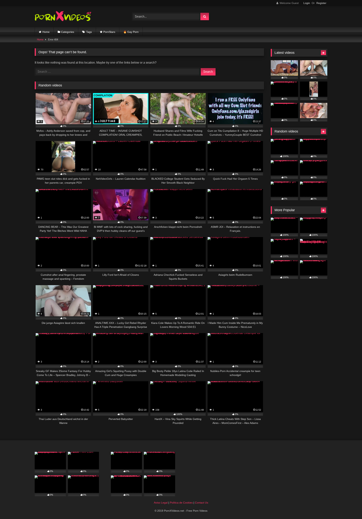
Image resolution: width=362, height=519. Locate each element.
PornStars (109, 31)
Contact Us (201, 502)
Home (46, 31)
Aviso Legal (161, 502)
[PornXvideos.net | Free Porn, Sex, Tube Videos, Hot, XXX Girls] (63, 16)
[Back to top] (350, 507)
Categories (67, 31)
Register (321, 3)
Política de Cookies (181, 502)
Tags (89, 31)
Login (306, 3)
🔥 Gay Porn (131, 31)
